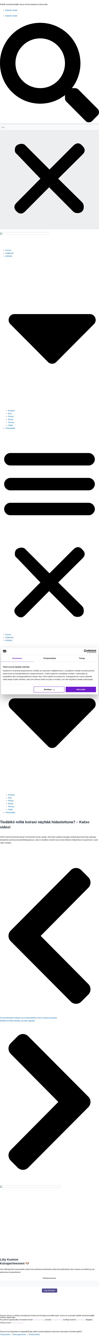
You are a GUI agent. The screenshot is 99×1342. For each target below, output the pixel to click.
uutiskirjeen (80, 1320)
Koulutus (11, 411)
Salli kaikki (80, 689)
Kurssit (8, 250)
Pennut (11, 416)
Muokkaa (48, 689)
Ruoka (10, 419)
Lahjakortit (9, 253)
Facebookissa (38, 1320)
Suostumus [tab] (17, 658)
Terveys (11, 422)
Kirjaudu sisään (11, 10)
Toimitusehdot (34, 1334)
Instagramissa (57, 1320)
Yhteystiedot (10, 428)
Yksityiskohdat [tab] (49, 658)
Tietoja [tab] (82, 658)
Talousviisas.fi (17, 1323)
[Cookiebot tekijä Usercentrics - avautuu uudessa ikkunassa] (85, 651)
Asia (9, 413)
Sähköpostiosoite (49, 1278)
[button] (49, 73)
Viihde (10, 425)
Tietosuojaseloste (19, 1334)
